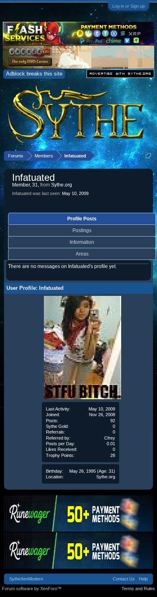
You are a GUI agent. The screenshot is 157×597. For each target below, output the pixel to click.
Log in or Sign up (128, 6)
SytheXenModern (26, 578)
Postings (81, 230)
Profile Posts (82, 219)
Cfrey (109, 438)
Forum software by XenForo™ (32, 588)
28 (112, 455)
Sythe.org (105, 476)
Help (143, 578)
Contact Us (124, 578)
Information (82, 242)
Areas (82, 254)
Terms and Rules (138, 588)
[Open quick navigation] (148, 155)
